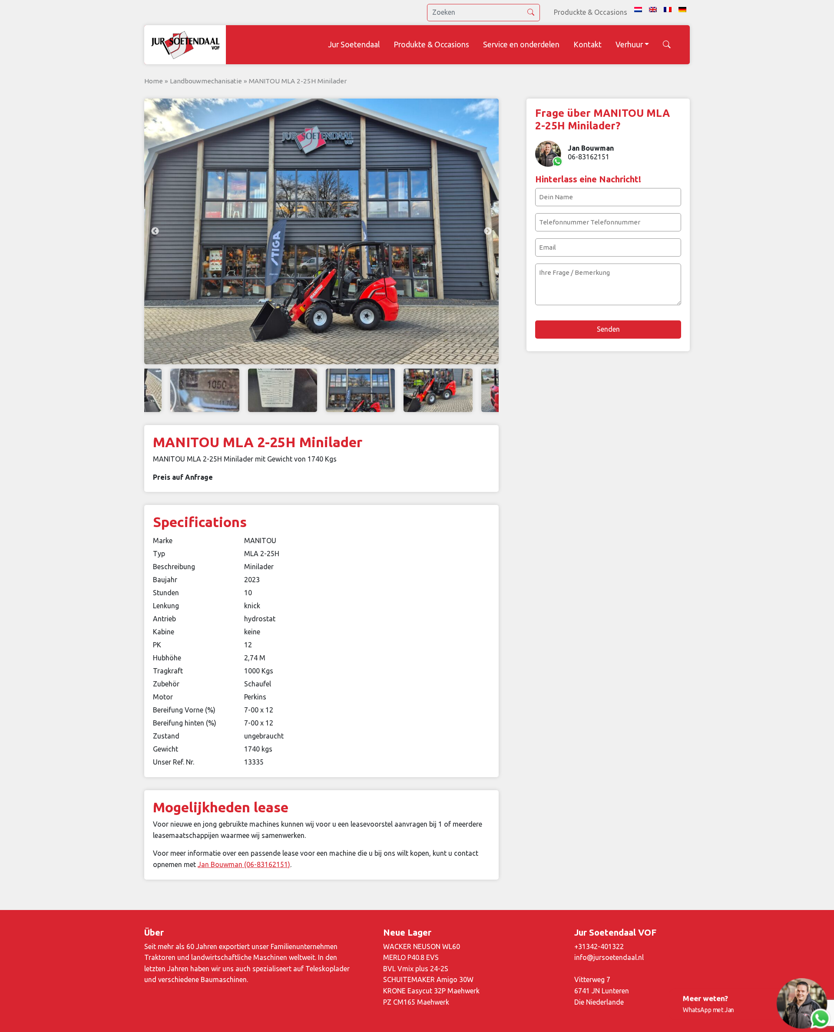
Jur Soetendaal (354, 44)
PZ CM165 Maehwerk (416, 1002)
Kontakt (587, 44)
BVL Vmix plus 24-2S (415, 969)
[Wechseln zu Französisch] (667, 9)
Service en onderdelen (521, 44)
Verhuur (629, 44)
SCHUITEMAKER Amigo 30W (428, 979)
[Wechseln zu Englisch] (652, 9)
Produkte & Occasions (431, 44)
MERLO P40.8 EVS (411, 957)
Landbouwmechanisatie (206, 81)
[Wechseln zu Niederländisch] (638, 9)
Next (487, 231)
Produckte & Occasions (590, 12)
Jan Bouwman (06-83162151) (244, 864)
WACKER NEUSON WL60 (421, 946)
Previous (155, 231)
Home (153, 81)
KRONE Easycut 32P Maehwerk (431, 991)
